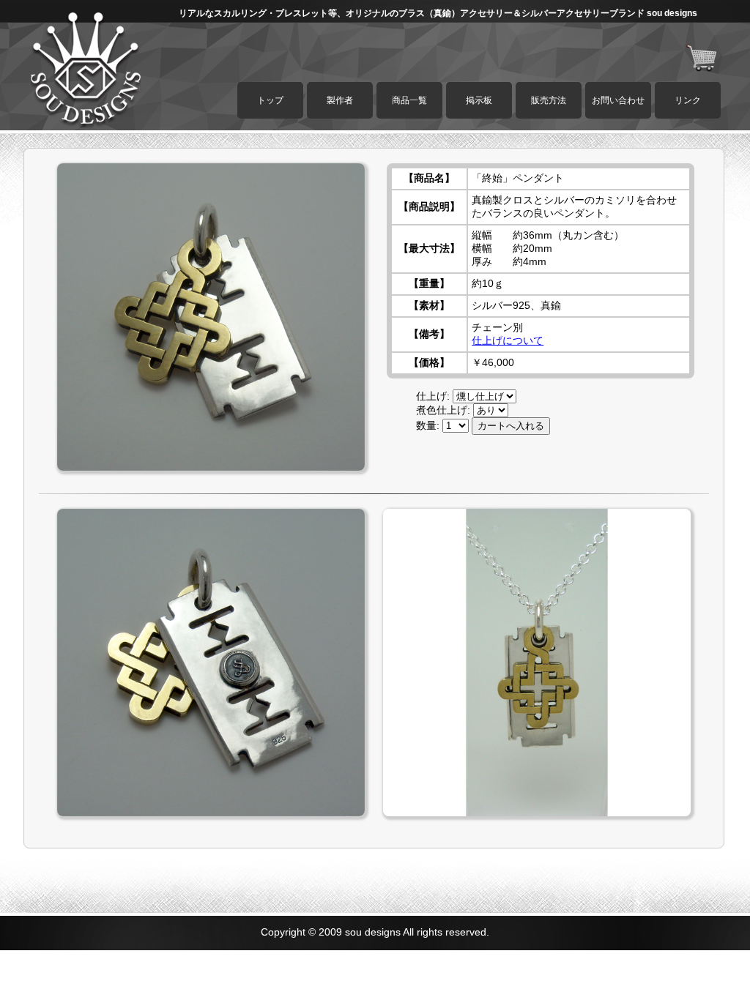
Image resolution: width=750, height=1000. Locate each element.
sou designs (373, 932)
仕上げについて (507, 340)
